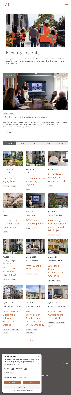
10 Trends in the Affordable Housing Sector (11, 271)
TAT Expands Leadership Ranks (25, 117)
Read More (9, 132)
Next (41, 341)
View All (10, 143)
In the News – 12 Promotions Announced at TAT (58, 178)
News (22, 143)
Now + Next (61, 143)
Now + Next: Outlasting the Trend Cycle (55, 315)
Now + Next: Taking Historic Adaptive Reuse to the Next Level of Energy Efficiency (35, 318)
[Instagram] (63, 363)
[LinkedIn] (67, 363)
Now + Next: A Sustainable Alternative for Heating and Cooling (11, 318)
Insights (35, 143)
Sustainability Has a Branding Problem (35, 181)
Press (48, 143)
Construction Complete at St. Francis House (11, 224)
